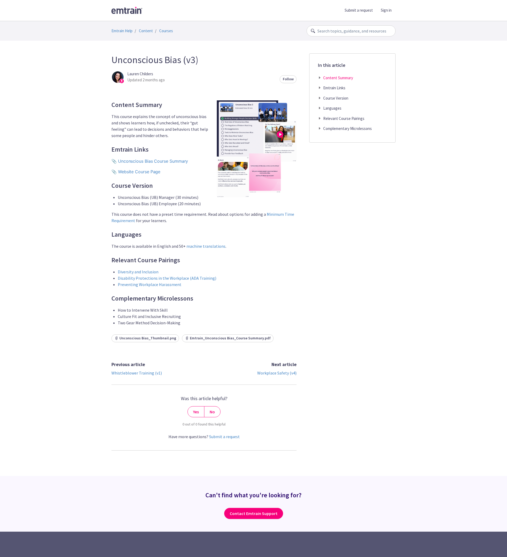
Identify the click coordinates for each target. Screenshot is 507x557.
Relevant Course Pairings (343, 118)
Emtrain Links (334, 87)
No (212, 411)
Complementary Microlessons (347, 128)
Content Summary (338, 77)
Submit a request (359, 10)
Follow (288, 79)
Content (146, 30)
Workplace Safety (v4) (277, 373)
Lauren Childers (140, 73)
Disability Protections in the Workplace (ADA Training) (167, 278)
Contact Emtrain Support (254, 513)
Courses (166, 30)
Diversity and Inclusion (138, 271)
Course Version (335, 98)
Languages (332, 108)
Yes (196, 411)
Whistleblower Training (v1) (136, 373)
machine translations (206, 246)
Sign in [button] (386, 10)
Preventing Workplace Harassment (149, 284)
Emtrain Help (122, 30)
